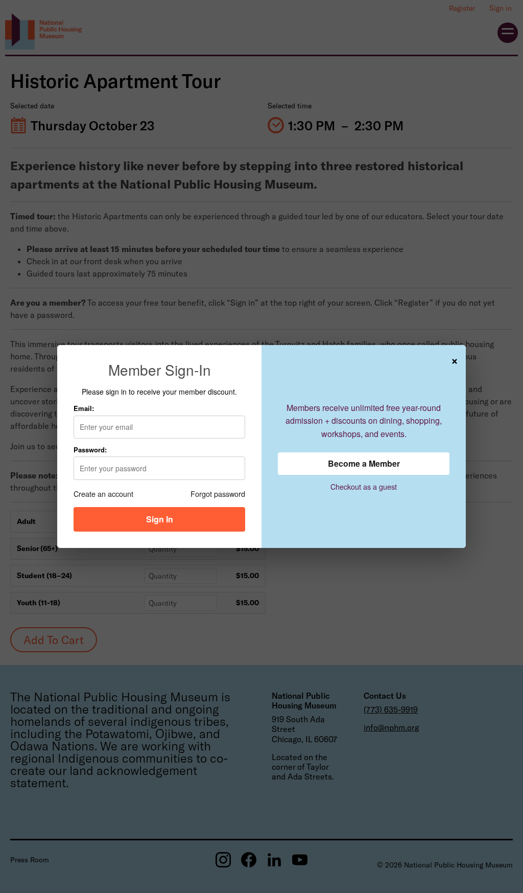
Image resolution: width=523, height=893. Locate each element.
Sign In (159, 519)
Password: (90, 449)
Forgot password (218, 493)
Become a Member (364, 463)
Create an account (103, 493)
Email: (84, 408)
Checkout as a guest (363, 486)
